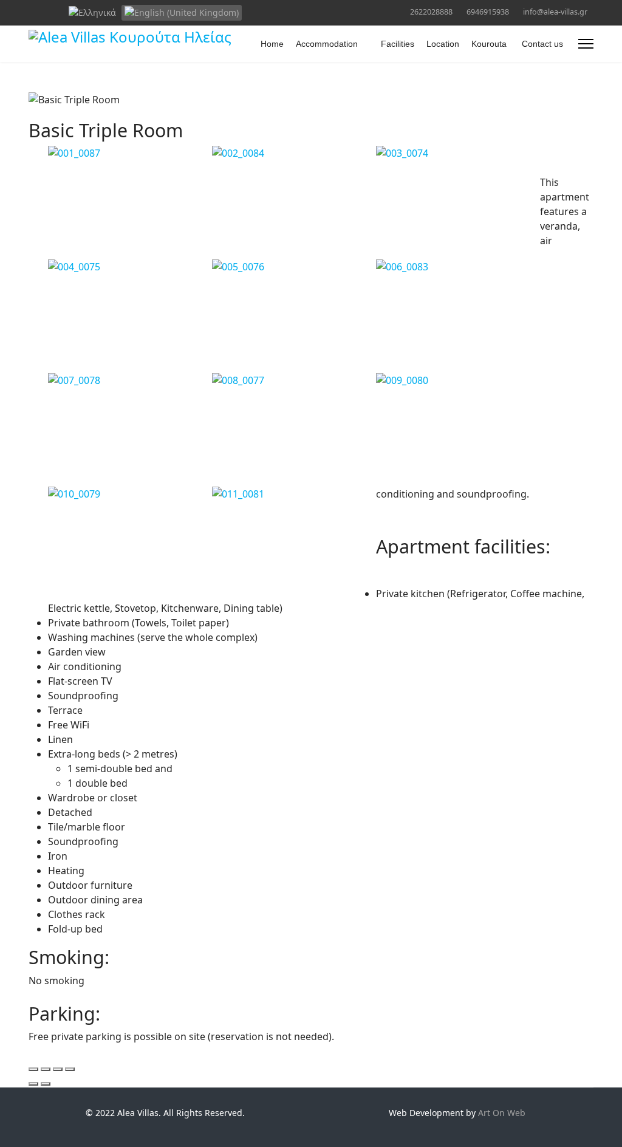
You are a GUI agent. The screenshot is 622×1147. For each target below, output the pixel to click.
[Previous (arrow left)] (33, 1084)
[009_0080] (458, 380)
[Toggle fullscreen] (58, 1069)
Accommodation (327, 44)
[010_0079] (130, 494)
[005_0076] (294, 266)
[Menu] (585, 44)
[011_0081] (294, 494)
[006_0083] (458, 266)
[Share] (45, 1069)
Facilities (397, 44)
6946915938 (487, 12)
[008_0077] (294, 380)
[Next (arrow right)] (45, 1084)
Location (442, 44)
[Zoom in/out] (70, 1069)
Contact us (542, 44)
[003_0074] (458, 153)
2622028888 (431, 12)
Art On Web (501, 1112)
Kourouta (489, 44)
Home (272, 44)
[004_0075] (130, 266)
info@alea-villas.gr (555, 12)
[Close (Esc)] (33, 1069)
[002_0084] (294, 153)
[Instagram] (50, 11)
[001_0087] (130, 153)
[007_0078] (130, 380)
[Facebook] (32, 11)
